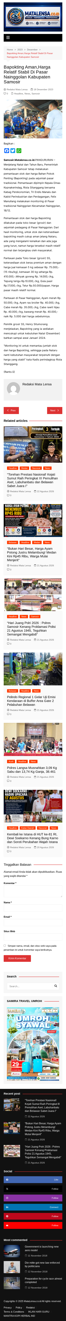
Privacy (8, 1307)
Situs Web (9, 931)
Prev (13, 410)
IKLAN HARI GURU (38, 1311)
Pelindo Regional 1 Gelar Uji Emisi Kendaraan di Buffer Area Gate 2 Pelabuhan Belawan (31, 700)
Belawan (12, 542)
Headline (18, 93)
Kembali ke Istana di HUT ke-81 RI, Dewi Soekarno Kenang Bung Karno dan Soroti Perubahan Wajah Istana (32, 838)
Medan (24, 468)
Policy (19, 1307)
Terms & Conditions (14, 1311)
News (27, 93)
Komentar (10, 883)
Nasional (36, 468)
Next (52, 410)
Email (8, 916)
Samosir (36, 93)
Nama (8, 902)
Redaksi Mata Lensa (17, 89)
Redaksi (30, 1307)
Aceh (11, 761)
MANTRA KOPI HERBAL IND (19, 1316)
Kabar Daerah (27, 828)
